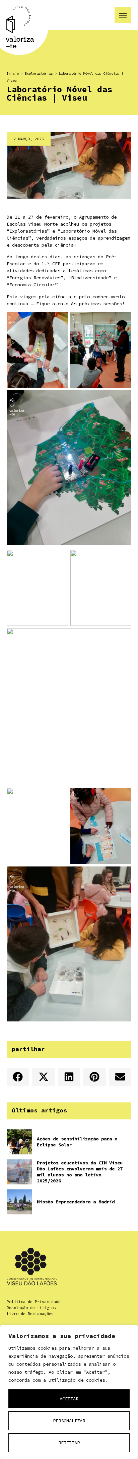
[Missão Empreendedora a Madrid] (19, 1201)
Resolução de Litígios (31, 1307)
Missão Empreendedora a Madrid (76, 1202)
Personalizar (69, 1421)
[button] (18, 1077)
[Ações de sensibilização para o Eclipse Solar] (19, 1141)
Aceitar (69, 1399)
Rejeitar (69, 1443)
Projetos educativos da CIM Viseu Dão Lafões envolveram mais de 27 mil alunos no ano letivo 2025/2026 (80, 1172)
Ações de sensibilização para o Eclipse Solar (77, 1142)
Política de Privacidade (34, 1301)
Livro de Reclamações (30, 1313)
